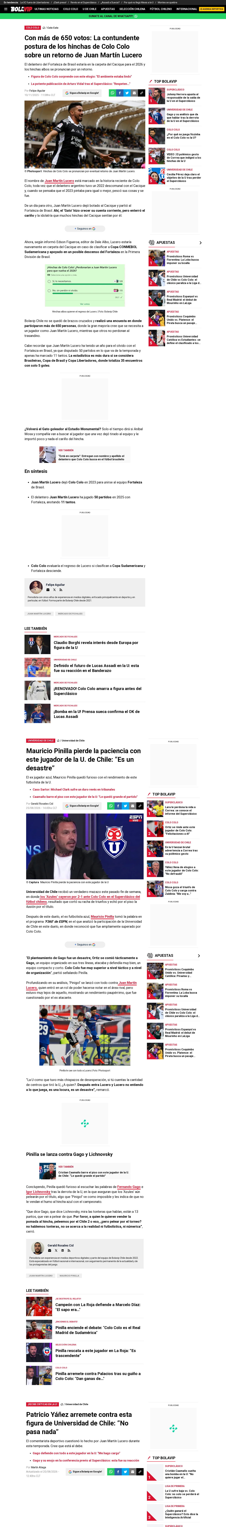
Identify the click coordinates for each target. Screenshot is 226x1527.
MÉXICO (103, 128)
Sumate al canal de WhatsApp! (111, 16)
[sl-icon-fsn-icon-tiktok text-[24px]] (189, 116)
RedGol (113, 135)
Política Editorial (102, 159)
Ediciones (34, 128)
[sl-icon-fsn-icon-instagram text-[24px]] (174, 116)
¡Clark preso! (60, 2)
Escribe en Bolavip (93, 135)
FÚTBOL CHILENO (161, 9)
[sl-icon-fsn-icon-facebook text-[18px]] (167, 116)
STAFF (56, 135)
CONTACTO (71, 135)
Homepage (182, 77)
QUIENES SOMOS (38, 135)
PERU (115, 128)
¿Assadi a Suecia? (110, 2)
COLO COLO (70, 9)
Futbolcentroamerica (134, 135)
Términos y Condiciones (83, 99)
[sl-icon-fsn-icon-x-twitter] (182, 116)
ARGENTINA (50, 128)
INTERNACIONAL (187, 9)
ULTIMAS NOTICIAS (47, 9)
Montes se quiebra (167, 2)
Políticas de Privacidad (75, 159)
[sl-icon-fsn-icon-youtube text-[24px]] (196, 116)
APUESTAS (108, 9)
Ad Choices (121, 159)
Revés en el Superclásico (83, 2)
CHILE (77, 128)
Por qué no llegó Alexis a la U (139, 2)
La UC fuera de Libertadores (34, 2)
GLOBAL (90, 128)
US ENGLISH (129, 128)
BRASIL (66, 128)
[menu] (6, 9)
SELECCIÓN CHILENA (132, 9)
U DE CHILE (89, 9)
